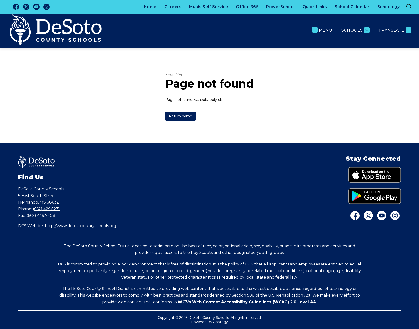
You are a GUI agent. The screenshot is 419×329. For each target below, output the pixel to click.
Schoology (388, 6)
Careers (173, 6)
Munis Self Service (208, 6)
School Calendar (352, 6)
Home (150, 6)
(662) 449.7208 (41, 215)
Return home (180, 116)
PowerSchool (280, 6)
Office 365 (247, 6)
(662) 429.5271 (46, 209)
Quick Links (315, 6)
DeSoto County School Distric (101, 246)
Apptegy (220, 322)
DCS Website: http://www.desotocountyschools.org (67, 226)
